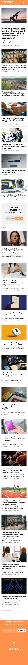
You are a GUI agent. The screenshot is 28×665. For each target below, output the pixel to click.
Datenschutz (14, 653)
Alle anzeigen (6, 610)
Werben (23, 653)
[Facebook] (14, 642)
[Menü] (26, 2)
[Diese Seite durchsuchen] (23, 2)
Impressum (6, 653)
